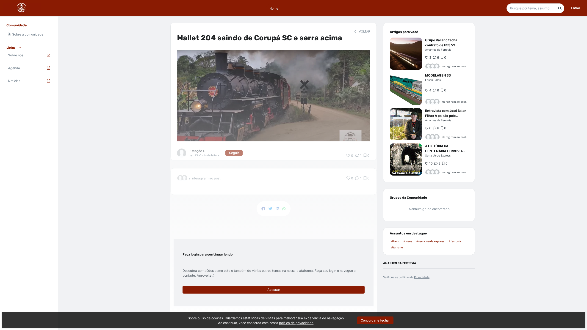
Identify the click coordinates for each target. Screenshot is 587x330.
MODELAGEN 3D (438, 75)
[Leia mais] (406, 54)
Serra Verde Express (438, 155)
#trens (408, 241)
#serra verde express (430, 241)
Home (273, 8)
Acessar (273, 290)
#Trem (395, 241)
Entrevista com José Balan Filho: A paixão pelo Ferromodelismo (445, 116)
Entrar (575, 8)
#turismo (397, 247)
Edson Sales (433, 80)
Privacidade (421, 277)
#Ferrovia (455, 241)
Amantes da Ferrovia (438, 49)
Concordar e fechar (375, 320)
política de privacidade (296, 323)
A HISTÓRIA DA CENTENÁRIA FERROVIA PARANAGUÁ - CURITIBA (444, 151)
